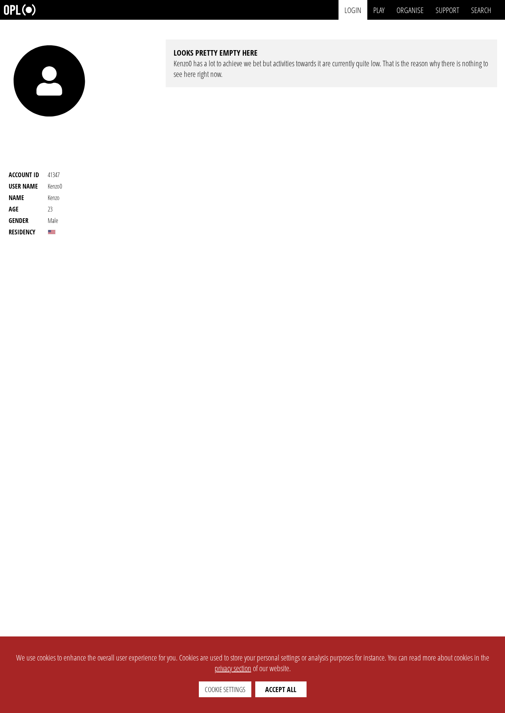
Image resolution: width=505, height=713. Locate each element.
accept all (280, 689)
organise (410, 9)
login (352, 9)
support (447, 9)
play (379, 9)
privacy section (233, 668)
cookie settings (225, 689)
